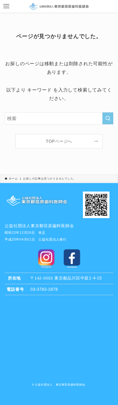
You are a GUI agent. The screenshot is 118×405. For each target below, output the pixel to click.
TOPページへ (59, 141)
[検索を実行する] (107, 118)
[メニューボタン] (6, 6)
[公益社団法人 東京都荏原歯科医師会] (58, 6)
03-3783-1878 (44, 289)
